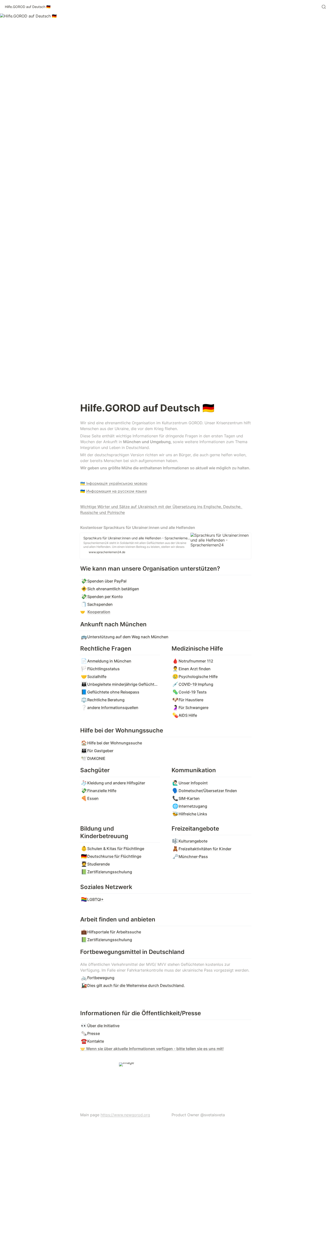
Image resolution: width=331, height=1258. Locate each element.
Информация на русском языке (116, 491)
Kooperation (98, 611)
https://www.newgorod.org (125, 1114)
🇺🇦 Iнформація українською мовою (113, 483)
